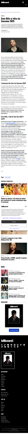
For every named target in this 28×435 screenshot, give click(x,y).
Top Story (11, 271)
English (3, 386)
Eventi (2, 381)
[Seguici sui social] (1, 345)
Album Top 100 (4, 394)
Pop (2, 404)
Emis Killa (7, 177)
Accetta (14, 221)
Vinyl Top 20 (4, 396)
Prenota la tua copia (14, 330)
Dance (2, 407)
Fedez (18, 158)
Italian (2, 402)
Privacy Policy (4, 420)
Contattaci (3, 418)
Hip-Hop (3, 405)
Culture (2, 383)
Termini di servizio (5, 422)
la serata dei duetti (10, 123)
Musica (3, 378)
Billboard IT (5, 30)
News (2, 16)
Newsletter (3, 417)
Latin (2, 409)
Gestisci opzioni (14, 225)
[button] (26, 206)
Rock (2, 410)
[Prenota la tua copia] (14, 315)
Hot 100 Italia (4, 392)
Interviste (3, 379)
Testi (2, 384)
